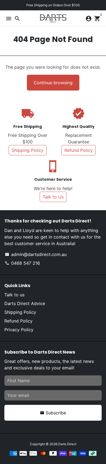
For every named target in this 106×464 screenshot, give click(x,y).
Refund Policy (78, 150)
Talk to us (14, 294)
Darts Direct (67, 444)
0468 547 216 (22, 263)
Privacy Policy (18, 329)
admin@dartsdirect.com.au (36, 254)
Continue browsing (53, 82)
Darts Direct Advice (24, 303)
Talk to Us (53, 197)
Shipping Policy (27, 150)
